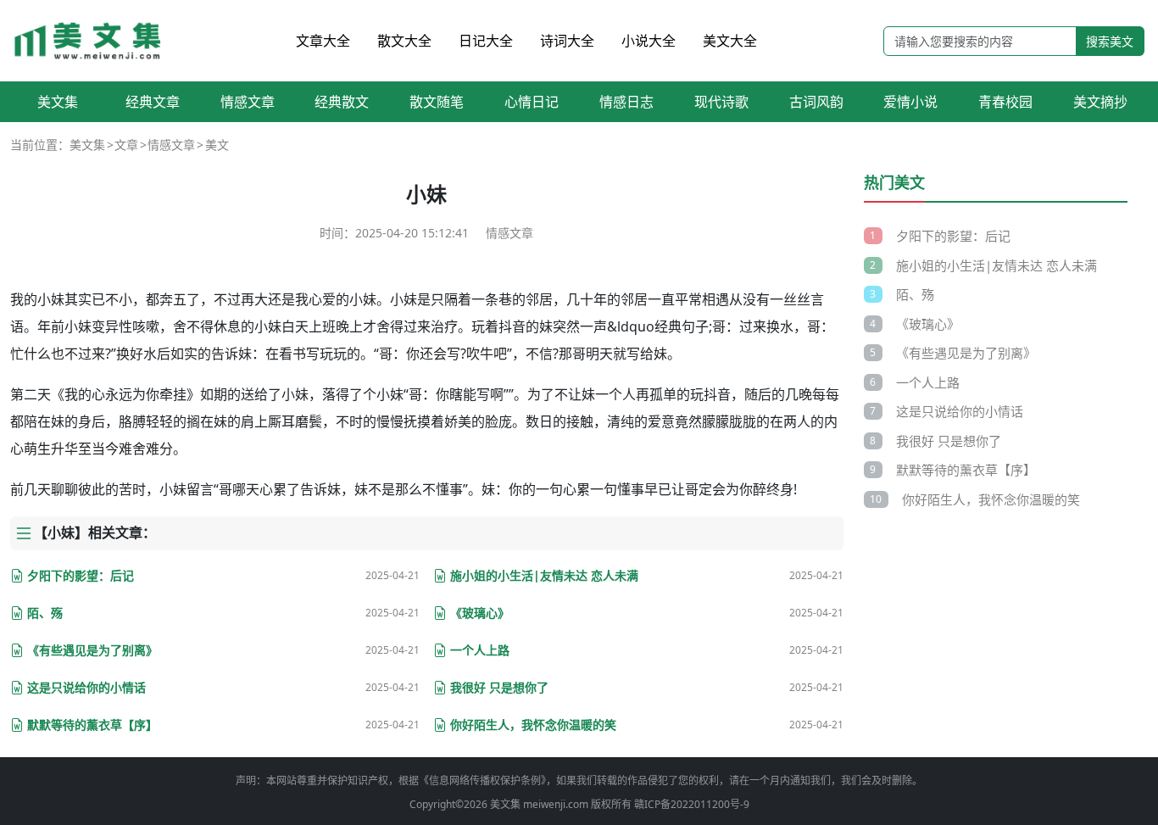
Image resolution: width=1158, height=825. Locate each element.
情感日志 (626, 101)
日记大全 (486, 40)
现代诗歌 (721, 101)
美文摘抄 (1100, 101)
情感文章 (247, 101)
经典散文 (342, 101)
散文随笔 (436, 101)
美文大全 (730, 40)
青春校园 (1005, 101)
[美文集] (89, 40)
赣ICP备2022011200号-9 (691, 804)
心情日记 (531, 101)
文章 (126, 145)
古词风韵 (816, 101)
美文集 (57, 101)
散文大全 (404, 40)
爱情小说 (910, 101)
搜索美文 (1109, 41)
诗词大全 (567, 40)
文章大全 (323, 40)
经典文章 (152, 101)
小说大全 (648, 40)
